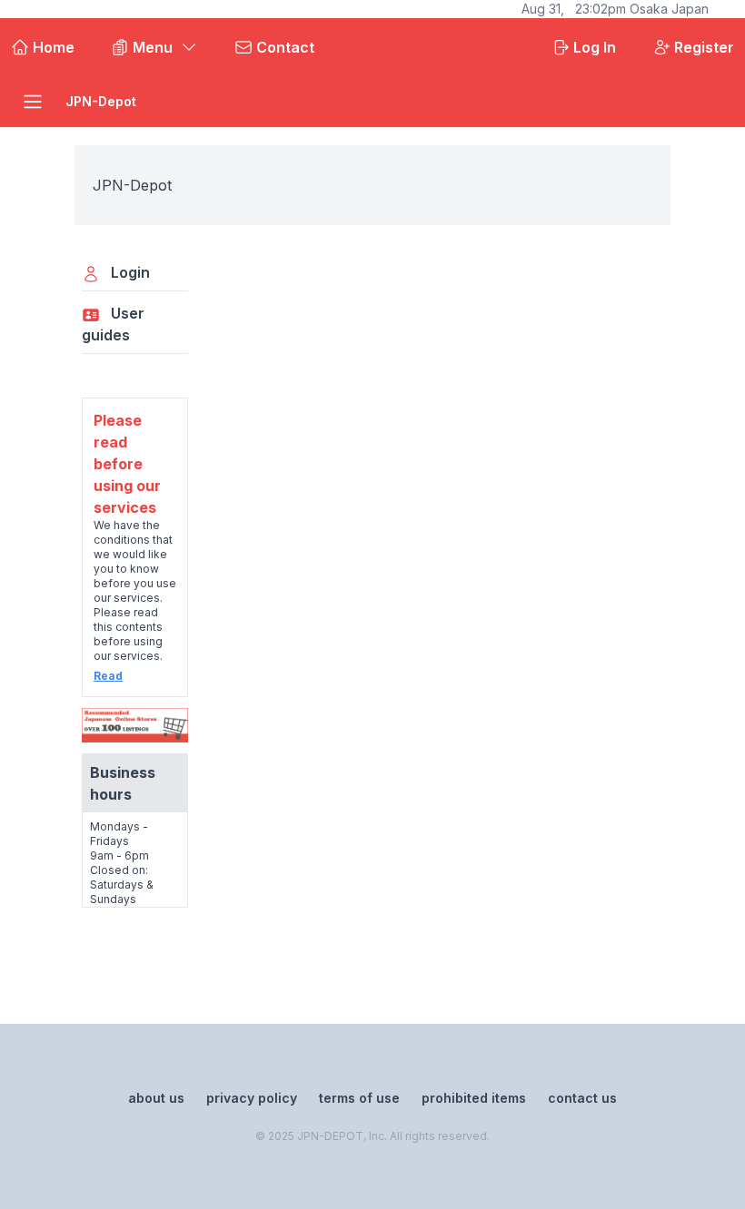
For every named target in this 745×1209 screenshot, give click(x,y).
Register (704, 47)
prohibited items (474, 1098)
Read (108, 676)
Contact (285, 47)
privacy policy (251, 1098)
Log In (594, 47)
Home (53, 47)
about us (156, 1098)
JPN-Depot (100, 101)
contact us (582, 1098)
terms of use (359, 1098)
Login (130, 272)
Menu (153, 47)
